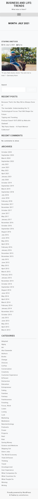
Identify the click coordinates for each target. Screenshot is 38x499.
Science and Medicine (10, 445)
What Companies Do (9, 473)
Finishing (5, 403)
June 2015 (5, 262)
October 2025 (7, 152)
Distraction (6, 381)
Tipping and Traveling (10, 117)
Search (4, 85)
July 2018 (5, 195)
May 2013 (5, 324)
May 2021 (5, 170)
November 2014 (7, 281)
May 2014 (5, 296)
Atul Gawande (7, 350)
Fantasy (4, 396)
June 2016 (5, 238)
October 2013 (7, 315)
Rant (3, 436)
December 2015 (7, 253)
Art (3, 347)
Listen (4, 409)
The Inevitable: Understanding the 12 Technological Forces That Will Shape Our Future (17, 111)
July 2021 (5, 164)
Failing (4, 390)
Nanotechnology (8, 424)
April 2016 (5, 244)
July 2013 (5, 318)
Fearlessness (7, 399)
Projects (5, 433)
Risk (3, 439)
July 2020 (5, 180)
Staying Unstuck (10, 42)
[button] (19, 14)
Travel (4, 464)
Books (4, 357)
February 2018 (7, 201)
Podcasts (5, 427)
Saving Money (7, 442)
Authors (5, 353)
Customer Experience (10, 375)
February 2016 (7, 247)
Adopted (5, 341)
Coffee (4, 366)
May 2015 (5, 265)
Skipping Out (6, 449)
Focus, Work (6, 406)
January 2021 (7, 177)
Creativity (5, 372)
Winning (4, 482)
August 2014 (6, 290)
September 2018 (8, 192)
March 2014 (6, 302)
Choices (5, 363)
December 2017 (7, 204)
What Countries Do (9, 476)
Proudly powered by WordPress (19, 492)
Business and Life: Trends (19, 4)
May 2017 (5, 216)
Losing (4, 412)
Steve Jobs (6, 452)
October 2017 (7, 210)
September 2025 (8, 155)
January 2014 (7, 308)
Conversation (7, 369)
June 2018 (5, 198)
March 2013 (6, 330)
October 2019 (7, 183)
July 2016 (5, 235)
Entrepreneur (6, 387)
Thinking (5, 461)
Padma (13, 495)
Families (5, 393)
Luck (3, 415)
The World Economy (9, 455)
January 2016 (7, 250)
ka (21, 45)
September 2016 (8, 229)
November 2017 (7, 207)
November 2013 (7, 311)
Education (5, 384)
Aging (4, 344)
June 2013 (5, 321)
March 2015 (6, 272)
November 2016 (7, 223)
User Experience (8, 470)
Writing (4, 485)
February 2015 (7, 275)
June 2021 (5, 167)
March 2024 (6, 158)
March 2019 (6, 189)
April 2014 (5, 299)
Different (5, 378)
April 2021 (5, 173)
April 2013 (5, 327)
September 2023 (8, 161)
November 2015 (7, 256)
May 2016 (5, 241)
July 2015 (5, 259)
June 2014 (5, 293)
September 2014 (8, 287)
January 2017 (7, 219)
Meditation (6, 421)
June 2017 (5, 213)
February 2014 (7, 305)
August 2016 (6, 232)
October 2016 (7, 226)
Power (4, 430)
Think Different (7, 458)
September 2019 (8, 186)
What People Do (8, 479)
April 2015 (5, 269)
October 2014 (7, 284)
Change (4, 360)
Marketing (5, 418)
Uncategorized (7, 467)
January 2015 (7, 278)
